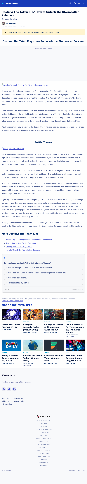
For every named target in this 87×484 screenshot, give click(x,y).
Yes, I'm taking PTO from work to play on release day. (30, 268)
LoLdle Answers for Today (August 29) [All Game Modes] (75, 328)
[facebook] (14, 389)
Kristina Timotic (8, 363)
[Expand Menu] (79, 3)
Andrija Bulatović (29, 332)
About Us (5, 398)
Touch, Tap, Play (43, 456)
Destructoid (43, 441)
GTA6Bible (43, 465)
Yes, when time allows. (17, 278)
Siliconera (43, 435)
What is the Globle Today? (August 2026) (32, 358)
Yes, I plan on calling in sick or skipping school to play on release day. (37, 273)
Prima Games (43, 432)
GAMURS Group (80, 470)
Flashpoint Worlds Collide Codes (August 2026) (53, 327)
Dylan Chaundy (28, 363)
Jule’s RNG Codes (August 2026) (11, 325)
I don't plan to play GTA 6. (18, 283)
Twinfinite (43, 423)
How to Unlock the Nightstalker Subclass (23, 250)
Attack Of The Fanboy (44, 429)
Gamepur (43, 426)
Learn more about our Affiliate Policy (12, 300)
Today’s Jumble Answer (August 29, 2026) (10, 358)
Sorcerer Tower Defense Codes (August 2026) (74, 358)
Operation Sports (43, 450)
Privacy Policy (7, 404)
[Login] (83, 3)
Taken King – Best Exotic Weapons (21, 243)
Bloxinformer (43, 462)
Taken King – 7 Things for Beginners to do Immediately (29, 240)
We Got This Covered (43, 438)
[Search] (70, 3)
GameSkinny (43, 447)
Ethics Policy (6, 401)
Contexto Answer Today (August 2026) (53, 358)
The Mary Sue (43, 453)
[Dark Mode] (75, 3)
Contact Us (18, 398)
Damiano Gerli (7, 330)
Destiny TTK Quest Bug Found (19, 247)
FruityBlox (43, 459)
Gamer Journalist (43, 444)
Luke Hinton (70, 363)
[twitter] (9, 389)
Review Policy (19, 401)
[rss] (4, 389)
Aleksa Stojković (50, 332)
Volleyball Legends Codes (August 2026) (31, 327)
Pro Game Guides (43, 420)
